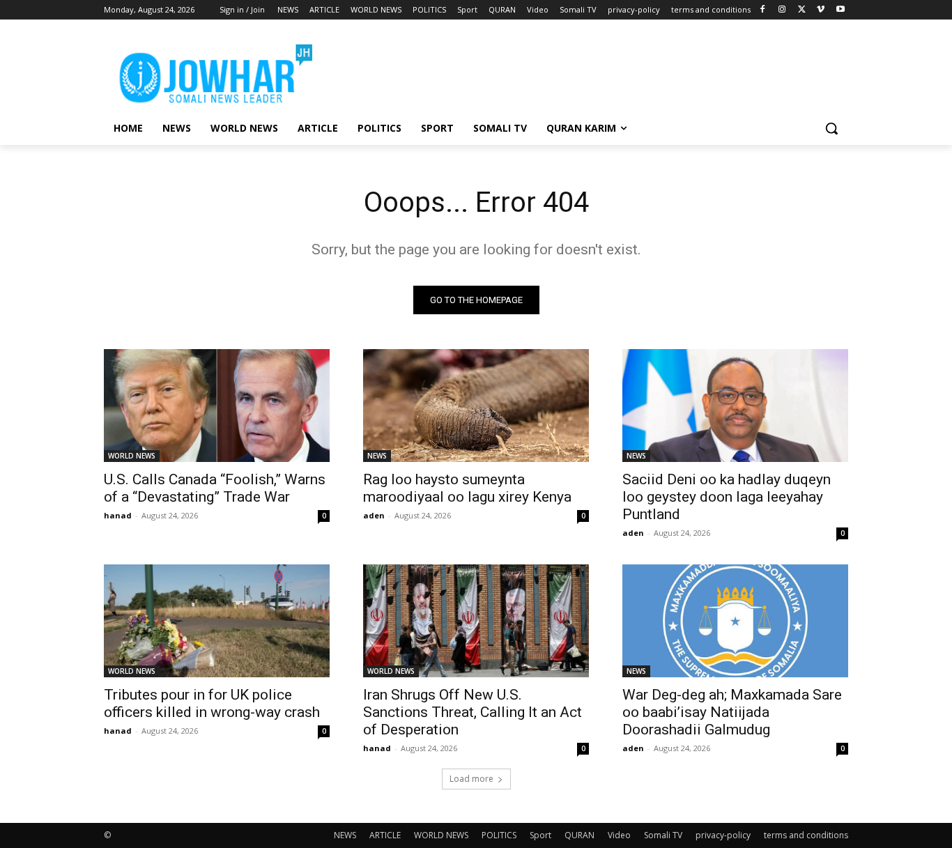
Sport (540, 835)
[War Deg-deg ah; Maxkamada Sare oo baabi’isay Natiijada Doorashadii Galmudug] (735, 620)
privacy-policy (723, 835)
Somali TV (663, 835)
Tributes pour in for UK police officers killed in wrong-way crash (212, 703)
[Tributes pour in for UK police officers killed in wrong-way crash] (217, 620)
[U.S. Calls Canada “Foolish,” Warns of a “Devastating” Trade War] (217, 405)
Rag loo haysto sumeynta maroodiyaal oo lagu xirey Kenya (467, 488)
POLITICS (499, 835)
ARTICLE (385, 835)
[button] (831, 128)
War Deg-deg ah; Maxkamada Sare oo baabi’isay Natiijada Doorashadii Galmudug (732, 712)
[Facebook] (763, 10)
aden (374, 515)
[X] (802, 10)
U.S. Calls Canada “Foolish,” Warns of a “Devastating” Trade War (214, 488)
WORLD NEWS (131, 456)
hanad (118, 515)
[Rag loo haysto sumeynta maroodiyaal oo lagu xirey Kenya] (476, 405)
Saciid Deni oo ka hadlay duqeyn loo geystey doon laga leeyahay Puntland (726, 497)
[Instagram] (782, 10)
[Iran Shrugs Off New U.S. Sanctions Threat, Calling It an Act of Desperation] (476, 620)
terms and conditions (806, 835)
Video (619, 835)
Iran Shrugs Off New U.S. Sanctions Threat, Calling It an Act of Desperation (472, 712)
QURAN (579, 835)
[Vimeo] (821, 10)
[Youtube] (840, 10)
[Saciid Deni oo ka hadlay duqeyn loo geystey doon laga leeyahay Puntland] (735, 405)
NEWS (377, 456)
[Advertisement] (580, 70)
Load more (471, 779)
